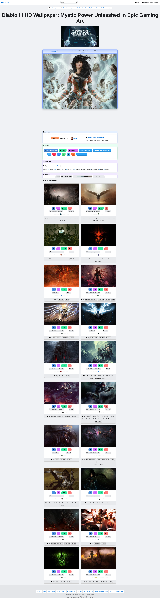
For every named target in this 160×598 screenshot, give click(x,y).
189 (101, 208)
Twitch (88, 169)
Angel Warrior (89, 218)
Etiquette (79, 591)
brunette (76, 138)
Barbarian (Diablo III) (91, 375)
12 (101, 406)
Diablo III (58, 165)
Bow (86, 462)
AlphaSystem (66, 214)
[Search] (76, 2)
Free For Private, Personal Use (96, 137)
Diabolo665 (66, 295)
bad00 (66, 412)
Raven (50, 218)
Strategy (101, 169)
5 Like (63, 150)
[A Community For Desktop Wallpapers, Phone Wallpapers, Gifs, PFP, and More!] (49, 7)
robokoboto (102, 295)
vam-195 (66, 498)
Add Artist (55, 138)
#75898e (82, 176)
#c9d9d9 (79, 176)
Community (146, 2)
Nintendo (57, 169)
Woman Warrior (109, 375)
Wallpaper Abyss (56, 7)
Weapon (88, 416)
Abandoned (102, 539)
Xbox (68, 169)
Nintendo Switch (94, 169)
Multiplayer (77, 169)
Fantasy (113, 299)
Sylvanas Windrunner (91, 459)
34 (101, 248)
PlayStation (51, 169)
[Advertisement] (80, 119)
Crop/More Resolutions (102, 150)
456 (65, 208)
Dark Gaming (62, 220)
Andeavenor (66, 254)
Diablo (98, 258)
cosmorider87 (66, 371)
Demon (104, 218)
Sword (99, 375)
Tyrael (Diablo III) (97, 218)
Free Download (51, 150)
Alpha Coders (5, 2)
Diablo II (106, 169)
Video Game (69, 218)
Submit (138, 2)
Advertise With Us (88, 591)
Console (83, 169)
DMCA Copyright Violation (101, 591)
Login (151, 2)
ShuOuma (103, 254)
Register (156, 2)
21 (64, 365)
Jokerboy (102, 371)
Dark (60, 218)
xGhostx (102, 455)
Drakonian (103, 333)
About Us (39, 591)
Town (63, 218)
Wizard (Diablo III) (94, 502)
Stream (72, 169)
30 (64, 289)
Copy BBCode (82, 154)
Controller (63, 169)
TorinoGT (102, 214)
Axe (103, 375)
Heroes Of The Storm (98, 464)
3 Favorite (73, 150)
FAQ (44, 591)
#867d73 (90, 176)
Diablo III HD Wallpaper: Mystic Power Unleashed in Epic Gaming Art (94, 7)
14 (64, 533)
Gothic (55, 218)
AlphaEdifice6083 (102, 577)
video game (51, 165)
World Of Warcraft (101, 462)
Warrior (92, 378)
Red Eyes (94, 416)
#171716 (86, 176)
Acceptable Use (71, 591)
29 (64, 327)
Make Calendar (85, 150)
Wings (109, 218)
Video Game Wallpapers (69, 7)
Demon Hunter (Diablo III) (91, 299)
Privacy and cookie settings (116, 591)
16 (64, 492)
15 (101, 289)
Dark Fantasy (111, 418)
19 (101, 449)
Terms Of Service (61, 591)
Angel (113, 218)
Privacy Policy (51, 591)
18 (101, 327)
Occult (54, 258)
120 (65, 248)
